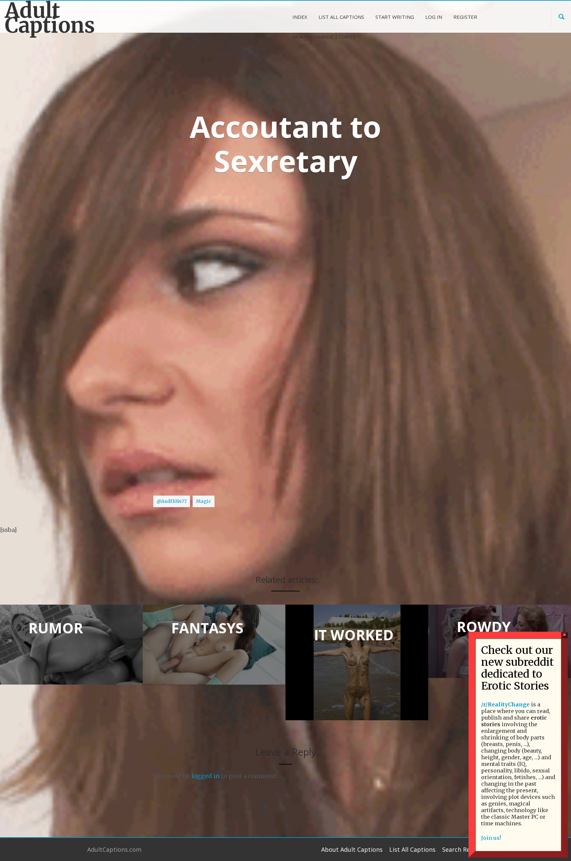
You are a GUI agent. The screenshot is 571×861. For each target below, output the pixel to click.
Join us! (491, 838)
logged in (205, 776)
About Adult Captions (352, 849)
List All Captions (412, 849)
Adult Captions (50, 18)
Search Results (463, 849)
